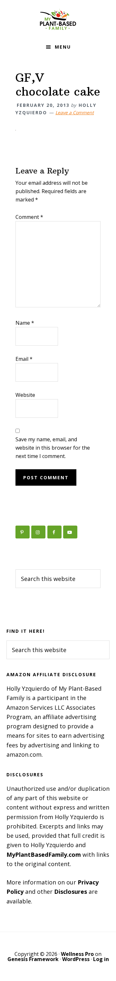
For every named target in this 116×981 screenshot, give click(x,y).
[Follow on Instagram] (38, 532)
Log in (101, 959)
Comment (29, 216)
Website (25, 394)
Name (24, 322)
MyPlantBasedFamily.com (43, 854)
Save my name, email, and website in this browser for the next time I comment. (52, 448)
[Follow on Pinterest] (22, 532)
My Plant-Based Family (58, 19)
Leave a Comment (74, 112)
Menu (63, 47)
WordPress (76, 959)
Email (24, 358)
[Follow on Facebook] (54, 532)
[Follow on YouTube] (70, 532)
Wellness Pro (77, 954)
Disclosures (70, 891)
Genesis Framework (33, 959)
